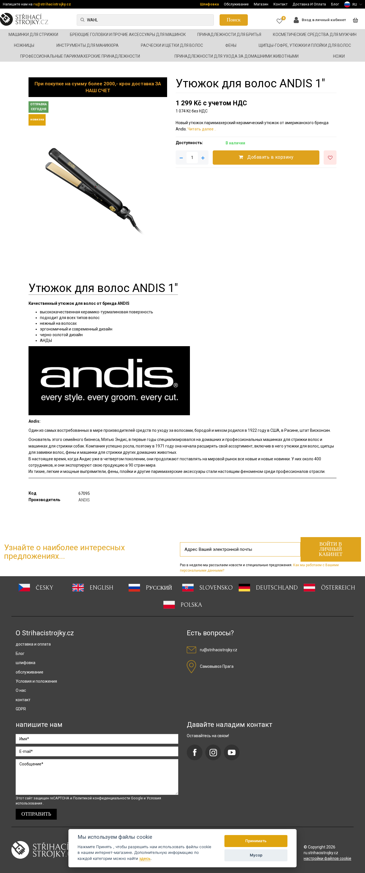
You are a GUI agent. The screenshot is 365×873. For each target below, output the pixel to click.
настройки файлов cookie (327, 858)
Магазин (261, 4)
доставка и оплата (33, 644)
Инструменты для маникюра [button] (87, 45)
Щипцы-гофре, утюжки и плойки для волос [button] (305, 45)
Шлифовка (209, 4)
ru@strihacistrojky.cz (52, 4)
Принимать (256, 840)
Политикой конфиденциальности (102, 798)
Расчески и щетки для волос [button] (172, 45)
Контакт (280, 4)
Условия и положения (36, 681)
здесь (145, 858)
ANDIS (84, 500)
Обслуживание (236, 4)
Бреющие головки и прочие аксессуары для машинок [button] (128, 34)
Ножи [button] (339, 56)
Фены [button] (230, 45)
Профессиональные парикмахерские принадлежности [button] (80, 56)
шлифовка (25, 662)
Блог (335, 4)
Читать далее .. (202, 129)
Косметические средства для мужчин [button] (314, 34)
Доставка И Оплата (309, 4)
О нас (21, 690)
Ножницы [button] (24, 45)
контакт (23, 699)
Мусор (256, 855)
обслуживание (29, 672)
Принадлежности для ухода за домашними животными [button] (237, 56)
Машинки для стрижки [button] (33, 34)
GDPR (21, 709)
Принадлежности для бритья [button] (229, 34)
